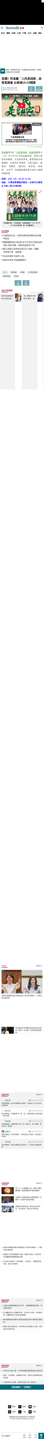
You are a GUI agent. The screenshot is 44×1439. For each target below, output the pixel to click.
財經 (13, 33)
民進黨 (5, 152)
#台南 (16, 276)
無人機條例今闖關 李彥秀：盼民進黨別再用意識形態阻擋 (30, 297)
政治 (3, 33)
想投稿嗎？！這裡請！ (22, 1387)
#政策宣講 (6, 276)
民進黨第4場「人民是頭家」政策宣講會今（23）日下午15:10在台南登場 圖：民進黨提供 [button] (22, 224)
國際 (8, 33)
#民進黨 (14, 272)
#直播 (22, 272)
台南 (25, 156)
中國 (24, 33)
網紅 (40, 33)
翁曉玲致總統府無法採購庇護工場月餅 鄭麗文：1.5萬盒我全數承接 (7, 297)
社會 (19, 33)
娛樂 (35, 33)
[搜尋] (42, 28)
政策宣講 (33, 152)
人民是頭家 (21, 152)
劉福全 (9, 88)
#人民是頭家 (32, 272)
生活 (29, 33)
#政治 (5, 272)
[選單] (2, 28)
